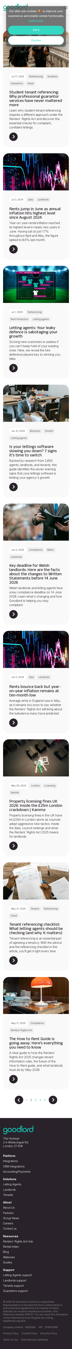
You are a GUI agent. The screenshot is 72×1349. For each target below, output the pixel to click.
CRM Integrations (14, 1166)
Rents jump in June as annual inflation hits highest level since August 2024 (35, 212)
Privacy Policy (11, 1333)
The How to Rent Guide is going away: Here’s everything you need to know (36, 1042)
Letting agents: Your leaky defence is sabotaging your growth (33, 331)
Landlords (9, 1189)
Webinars (9, 1257)
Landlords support (14, 1280)
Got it (36, 30)
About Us (9, 1207)
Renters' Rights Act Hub (18, 1241)
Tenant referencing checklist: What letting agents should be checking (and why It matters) (36, 928)
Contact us (10, 1228)
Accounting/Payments (17, 1171)
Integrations (10, 1161)
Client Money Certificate (34, 1339)
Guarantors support (15, 1290)
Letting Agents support (17, 1275)
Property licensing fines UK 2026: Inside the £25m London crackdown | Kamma (35, 805)
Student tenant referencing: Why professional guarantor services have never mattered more (35, 98)
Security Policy (48, 1333)
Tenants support (13, 1285)
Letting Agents (12, 1184)
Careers (8, 1223)
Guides (7, 1262)
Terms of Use (10, 1339)
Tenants (8, 1194)
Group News (11, 1218)
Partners (8, 1213)
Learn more (36, 20)
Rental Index (11, 1246)
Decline (36, 40)
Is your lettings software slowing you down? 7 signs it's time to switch (33, 450)
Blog (6, 1251)
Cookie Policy (29, 1333)
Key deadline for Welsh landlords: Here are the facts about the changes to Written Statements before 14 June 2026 (35, 573)
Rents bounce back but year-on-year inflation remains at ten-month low (35, 690)
